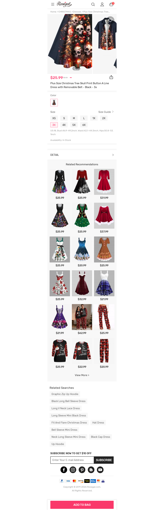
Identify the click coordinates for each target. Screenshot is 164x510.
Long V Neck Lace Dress (66, 408)
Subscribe (104, 460)
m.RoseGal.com (67, 4)
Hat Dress (98, 422)
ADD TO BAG (82, 505)
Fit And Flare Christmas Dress (69, 422)
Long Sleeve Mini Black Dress (69, 415)
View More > (82, 375)
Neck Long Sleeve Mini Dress (68, 436)
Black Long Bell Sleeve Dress (68, 401)
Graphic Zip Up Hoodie (65, 394)
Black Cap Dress (100, 436)
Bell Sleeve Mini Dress (64, 429)
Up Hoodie (58, 444)
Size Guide (104, 112)
